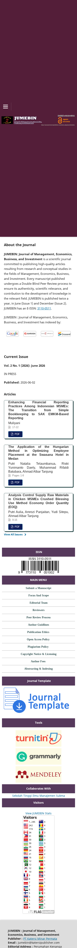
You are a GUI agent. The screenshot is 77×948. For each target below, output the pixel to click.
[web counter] (38, 809)
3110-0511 (44, 308)
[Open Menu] (5, 106)
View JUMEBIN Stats (38, 813)
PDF (17, 434)
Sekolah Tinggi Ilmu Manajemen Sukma (38, 796)
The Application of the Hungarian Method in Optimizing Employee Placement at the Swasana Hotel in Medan (38, 452)
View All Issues (13, 534)
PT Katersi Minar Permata (40, 938)
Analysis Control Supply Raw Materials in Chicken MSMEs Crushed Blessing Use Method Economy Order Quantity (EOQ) (38, 501)
